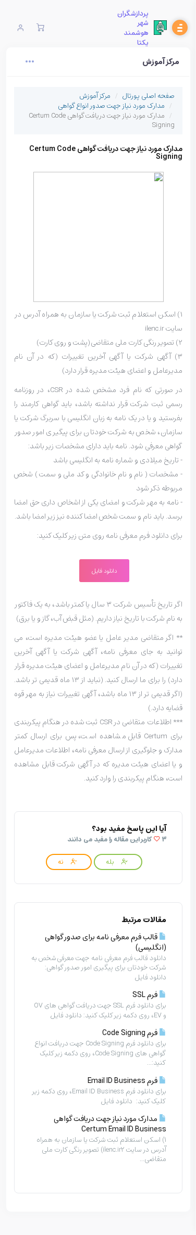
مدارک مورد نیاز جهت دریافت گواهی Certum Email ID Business (110, 1124)
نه (61, 861)
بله (110, 861)
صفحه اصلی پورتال (148, 95)
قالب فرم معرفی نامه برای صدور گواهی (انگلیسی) (105, 942)
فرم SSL (145, 995)
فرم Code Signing (130, 1033)
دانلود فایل (104, 570)
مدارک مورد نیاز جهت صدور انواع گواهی (111, 105)
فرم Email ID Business (123, 1081)
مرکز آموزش (95, 95)
